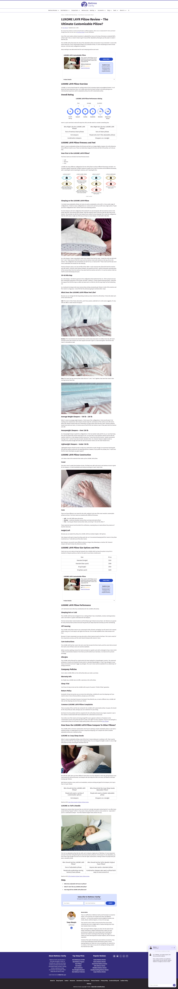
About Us (122, 10)
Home (62, 14)
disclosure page (80, 32)
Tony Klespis (65, 27)
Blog (108, 10)
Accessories (101, 10)
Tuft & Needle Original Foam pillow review (78, 876)
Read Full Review (85, 68)
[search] (129, 10)
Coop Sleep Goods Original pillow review (78, 802)
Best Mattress (64, 10)
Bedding (92, 10)
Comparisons (74, 10)
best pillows (105, 721)
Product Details (67, 79)
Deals (114, 10)
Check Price (106, 59)
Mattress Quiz (85, 10)
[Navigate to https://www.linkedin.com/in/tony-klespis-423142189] (71, 928)
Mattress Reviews (52, 10)
